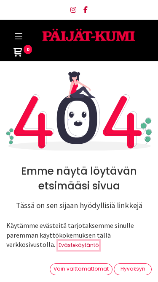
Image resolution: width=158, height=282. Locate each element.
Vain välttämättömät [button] (81, 268)
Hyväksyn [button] (133, 268)
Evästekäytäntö (79, 245)
